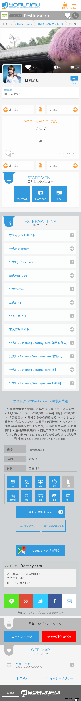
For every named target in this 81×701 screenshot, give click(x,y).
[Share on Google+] (26, 601)
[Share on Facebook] (55, 601)
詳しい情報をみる (40, 512)
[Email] (69, 601)
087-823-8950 (24, 582)
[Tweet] (40, 601)
